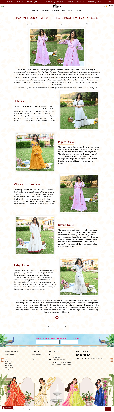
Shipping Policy (9, 367)
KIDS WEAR (79, 10)
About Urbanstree (36, 354)
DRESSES (70, 10)
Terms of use (8, 365)
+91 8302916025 (56, 357)
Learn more (100, 409)
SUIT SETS (45, 10)
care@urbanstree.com (59, 359)
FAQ (6, 359)
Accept (108, 409)
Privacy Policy (8, 361)
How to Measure (9, 354)
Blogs (33, 359)
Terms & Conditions (10, 357)
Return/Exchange (9, 363)
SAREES (64, 10)
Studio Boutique (9, 370)
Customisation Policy (10, 372)
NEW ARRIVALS (35, 10)
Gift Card (33, 357)
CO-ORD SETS (55, 10)
